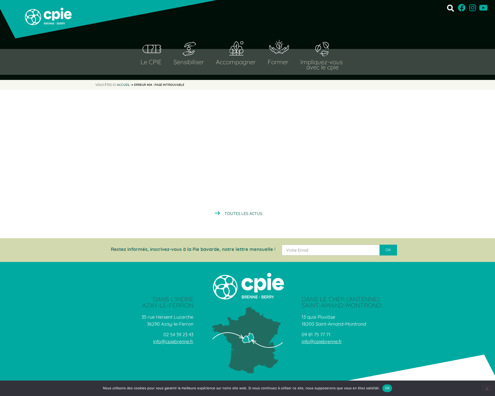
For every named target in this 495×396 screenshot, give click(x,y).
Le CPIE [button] (151, 62)
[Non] (486, 388)
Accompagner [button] (236, 62)
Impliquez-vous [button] (321, 62)
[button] (450, 8)
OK (387, 388)
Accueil (123, 85)
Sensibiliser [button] (189, 62)
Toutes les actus (243, 213)
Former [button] (278, 62)
